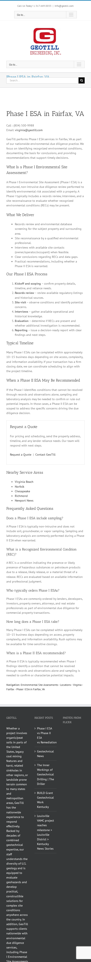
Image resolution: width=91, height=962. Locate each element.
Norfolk (19, 486)
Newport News (24, 500)
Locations (65, 685)
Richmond (21, 496)
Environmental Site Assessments (39, 685)
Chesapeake (22, 491)
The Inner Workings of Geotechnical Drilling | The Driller (45, 774)
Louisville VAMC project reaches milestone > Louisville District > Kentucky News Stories (45, 832)
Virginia (77, 685)
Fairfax (10, 689)
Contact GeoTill (45, 454)
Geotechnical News (45, 753)
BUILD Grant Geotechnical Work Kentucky (45, 800)
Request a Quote (20, 454)
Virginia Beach (24, 482)
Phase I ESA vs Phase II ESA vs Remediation (45, 735)
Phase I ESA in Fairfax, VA (30, 689)
